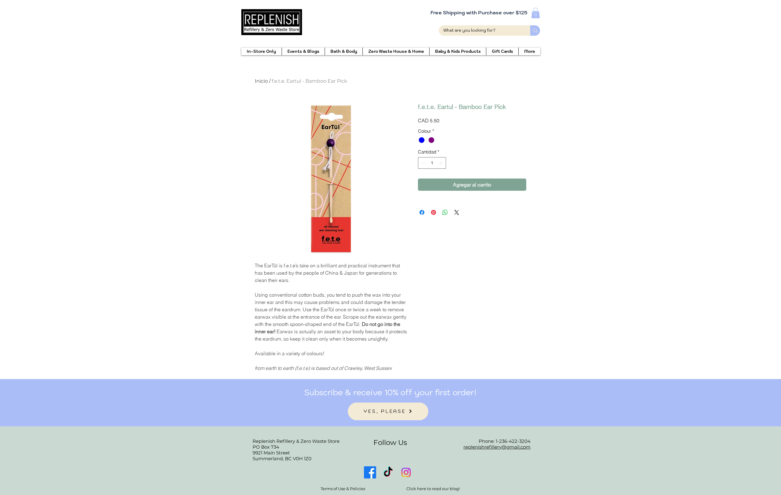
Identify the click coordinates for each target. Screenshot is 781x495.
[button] (535, 13)
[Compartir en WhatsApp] (445, 212)
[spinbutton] (432, 163)
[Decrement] (423, 163)
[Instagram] (406, 472)
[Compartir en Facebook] (422, 212)
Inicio (261, 81)
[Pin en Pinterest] (433, 212)
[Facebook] (370, 472)
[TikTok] (388, 472)
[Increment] (441, 163)
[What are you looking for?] (535, 30)
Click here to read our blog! (433, 488)
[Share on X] (456, 212)
